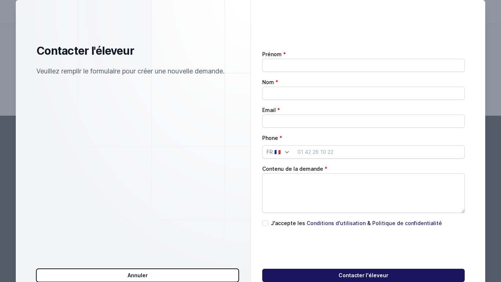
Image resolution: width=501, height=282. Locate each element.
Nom (268, 82)
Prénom (272, 54)
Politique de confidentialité (407, 223)
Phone (270, 138)
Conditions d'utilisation (336, 223)
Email (269, 110)
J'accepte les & (356, 223)
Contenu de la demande (292, 169)
